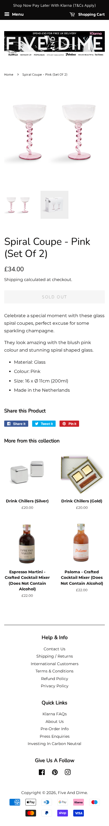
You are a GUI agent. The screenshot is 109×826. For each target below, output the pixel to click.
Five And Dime (72, 792)
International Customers (55, 664)
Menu (17, 14)
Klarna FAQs (54, 714)
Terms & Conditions (54, 671)
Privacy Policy (54, 686)
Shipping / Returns (54, 656)
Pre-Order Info (55, 729)
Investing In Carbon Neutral (54, 743)
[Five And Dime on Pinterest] (55, 773)
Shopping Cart (91, 14)
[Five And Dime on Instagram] (68, 773)
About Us (55, 721)
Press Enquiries (55, 736)
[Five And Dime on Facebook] (42, 773)
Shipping (13, 279)
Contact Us (54, 649)
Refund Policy (54, 678)
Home (8, 74)
